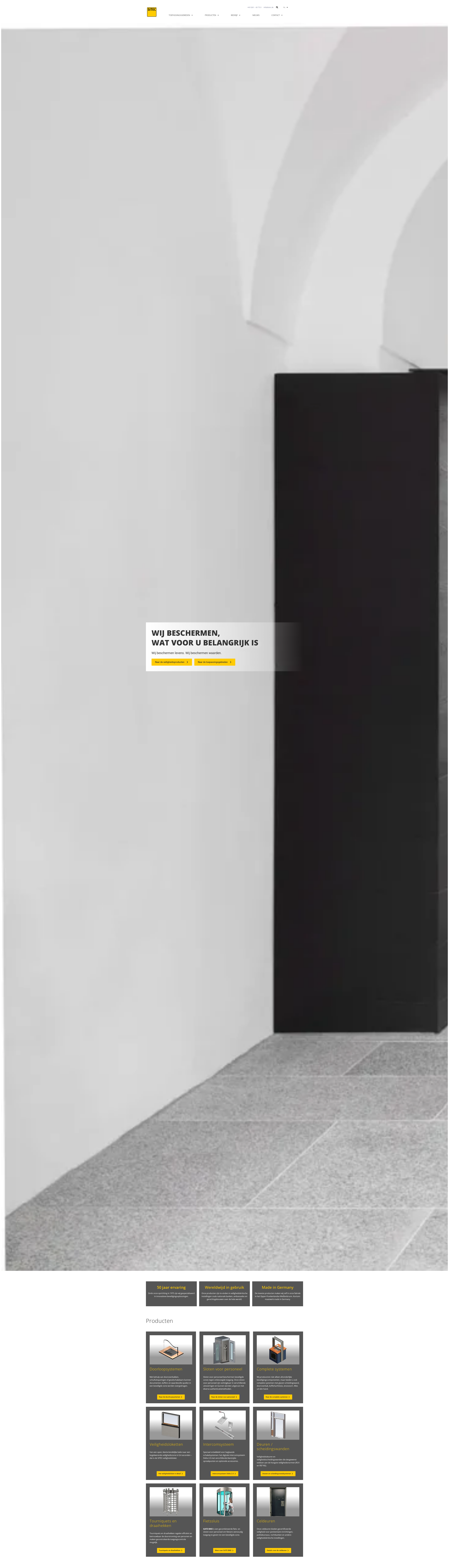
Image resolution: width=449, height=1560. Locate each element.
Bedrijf (234, 15)
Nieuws (256, 15)
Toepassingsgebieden (179, 15)
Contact (275, 15)
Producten (210, 15)
